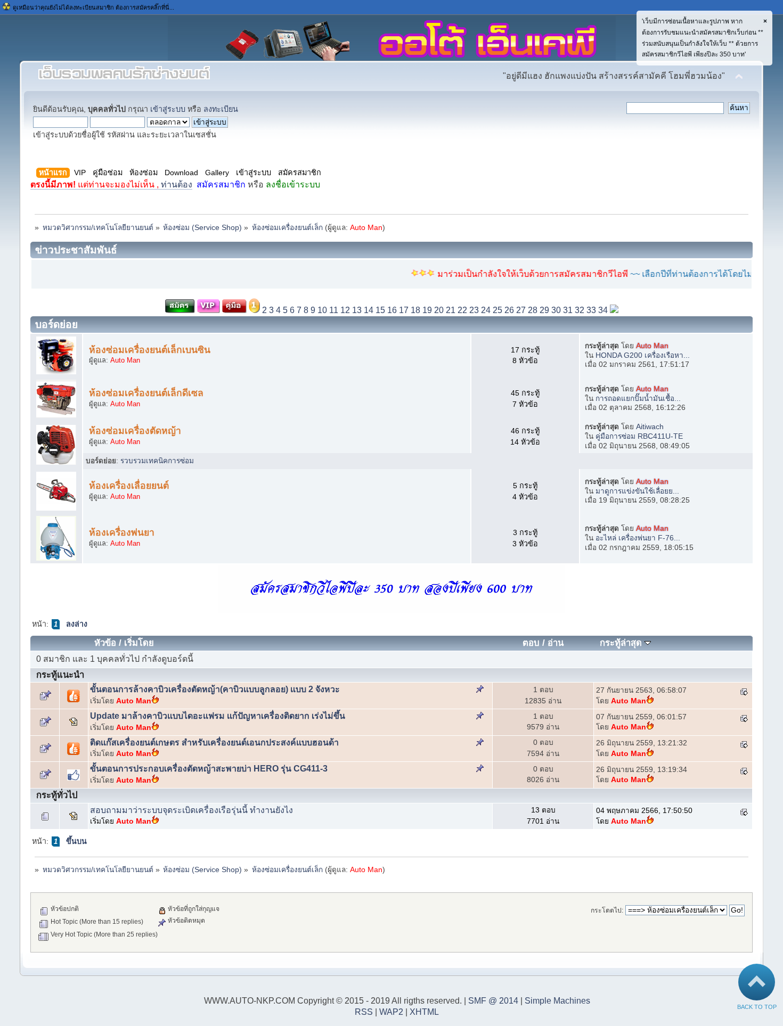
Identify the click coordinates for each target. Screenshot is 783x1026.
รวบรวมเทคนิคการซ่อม (157, 461)
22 (462, 310)
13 (357, 310)
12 (345, 310)
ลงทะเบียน (220, 109)
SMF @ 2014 (493, 1000)
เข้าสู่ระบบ (167, 109)
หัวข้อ (105, 643)
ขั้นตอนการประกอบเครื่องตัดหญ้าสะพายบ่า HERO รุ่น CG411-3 (209, 768)
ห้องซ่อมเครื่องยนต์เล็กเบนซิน (149, 349)
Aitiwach (650, 427)
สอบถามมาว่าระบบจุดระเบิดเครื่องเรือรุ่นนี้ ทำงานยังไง (191, 810)
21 (450, 310)
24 (486, 310)
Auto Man (366, 228)
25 (497, 310)
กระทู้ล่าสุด (622, 643)
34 (603, 310)
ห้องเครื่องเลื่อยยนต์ (129, 485)
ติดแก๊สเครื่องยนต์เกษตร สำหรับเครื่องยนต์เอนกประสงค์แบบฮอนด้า (214, 742)
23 (474, 310)
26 (509, 310)
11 (333, 310)
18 (415, 310)
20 (439, 310)
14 (368, 310)
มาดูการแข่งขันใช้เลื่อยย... (637, 491)
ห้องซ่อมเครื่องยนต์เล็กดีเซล (146, 393)
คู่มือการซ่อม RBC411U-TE (639, 436)
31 (568, 310)
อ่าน (556, 643)
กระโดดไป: (607, 910)
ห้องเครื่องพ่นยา (121, 532)
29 (544, 310)
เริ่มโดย (139, 643)
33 (591, 310)
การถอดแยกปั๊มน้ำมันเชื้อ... (638, 399)
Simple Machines (557, 1000)
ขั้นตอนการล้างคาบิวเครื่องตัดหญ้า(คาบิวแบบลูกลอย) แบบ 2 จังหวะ (215, 689)
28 (532, 310)
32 (579, 310)
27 (521, 310)
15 (380, 310)
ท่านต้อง (111, 184)
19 (427, 310)
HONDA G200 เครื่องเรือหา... (643, 355)
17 (404, 310)
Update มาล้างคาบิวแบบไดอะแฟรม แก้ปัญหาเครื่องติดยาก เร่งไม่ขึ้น (217, 715)
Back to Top (757, 1007)
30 (556, 310)
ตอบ (531, 643)
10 (322, 310)
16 (392, 310)
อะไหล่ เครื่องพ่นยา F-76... (638, 538)
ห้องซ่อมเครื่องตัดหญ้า (135, 430)
